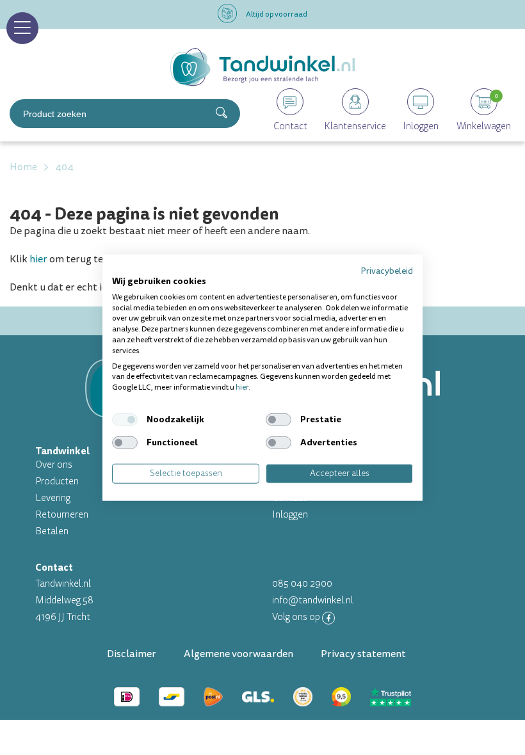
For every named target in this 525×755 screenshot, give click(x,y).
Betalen (52, 531)
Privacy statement (363, 654)
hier (38, 259)
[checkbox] (125, 419)
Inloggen (290, 514)
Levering (52, 498)
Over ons (53, 465)
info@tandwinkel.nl (312, 600)
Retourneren (61, 514)
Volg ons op (297, 617)
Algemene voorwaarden (238, 654)
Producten (57, 481)
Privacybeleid (386, 271)
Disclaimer (131, 654)
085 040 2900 (302, 584)
